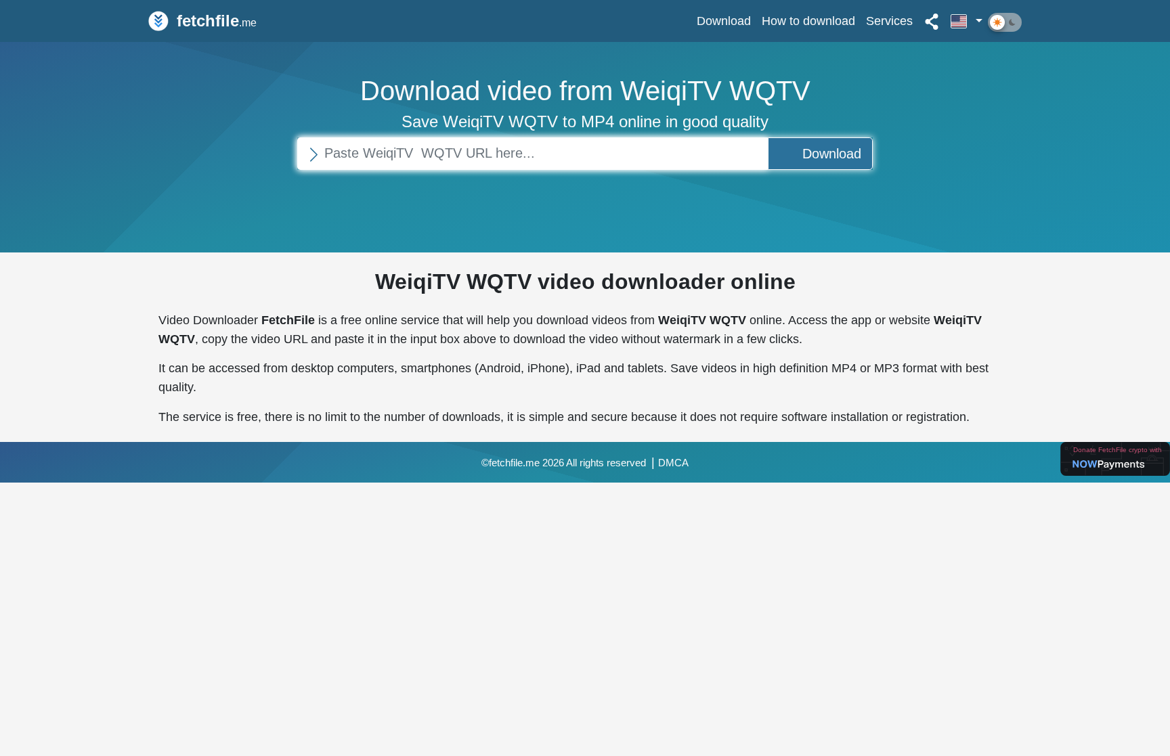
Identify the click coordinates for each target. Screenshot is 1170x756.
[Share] (931, 21)
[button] (966, 21)
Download (724, 21)
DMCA (673, 463)
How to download (808, 21)
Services (889, 21)
